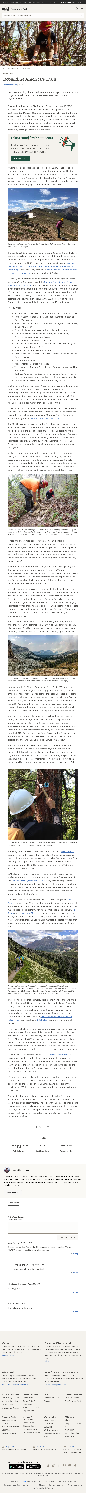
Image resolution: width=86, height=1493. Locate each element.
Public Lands (19, 1151)
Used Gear (6, 1430)
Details (48, 1385)
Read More (11, 1193)
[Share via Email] (48, 1127)
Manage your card (59, 1385)
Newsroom (69, 1430)
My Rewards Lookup (10, 1401)
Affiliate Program (51, 1430)
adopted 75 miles (30, 913)
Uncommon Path (19, 9)
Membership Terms (75, 1485)
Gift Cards (48, 1401)
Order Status (28, 1398)
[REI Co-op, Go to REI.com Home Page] (5, 8)
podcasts (75, 1465)
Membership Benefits (10, 1408)
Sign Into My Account (10, 1398)
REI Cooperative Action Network (15, 1384)
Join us (47, 1361)
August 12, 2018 (37, 1265)
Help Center (10, 1446)
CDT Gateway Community (55, 1054)
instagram (48, 1465)
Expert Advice (28, 1423)
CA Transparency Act (56, 1485)
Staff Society (42, 1151)
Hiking (42, 1145)
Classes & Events (30, 1426)
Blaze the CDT (67, 851)
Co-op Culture (50, 1423)
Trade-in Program (9, 1433)
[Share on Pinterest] (44, 1127)
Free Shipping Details (73, 1401)
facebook (59, 1465)
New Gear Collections (10, 1426)
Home (5, 73)
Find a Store (41, 1446)
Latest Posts (66, 1145)
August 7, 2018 (19, 1303)
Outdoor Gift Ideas (51, 1398)
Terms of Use (14, 1481)
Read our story (8, 1355)
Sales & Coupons (72, 1398)
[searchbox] (43, 15)
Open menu (82, 8)
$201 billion (42, 1020)
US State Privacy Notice (67, 1481)
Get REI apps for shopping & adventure (24, 1462)
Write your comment (17, 1217)
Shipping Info (28, 1411)
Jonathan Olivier (10, 85)
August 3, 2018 (34, 1284)
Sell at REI (48, 1427)
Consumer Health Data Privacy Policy (17, 1485)
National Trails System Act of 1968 (28, 880)
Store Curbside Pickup (32, 1407)
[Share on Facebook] (36, 1127)
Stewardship (66, 1151)
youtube (70, 1465)
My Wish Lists (7, 1404)
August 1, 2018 (26, 1242)
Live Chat (70, 1446)
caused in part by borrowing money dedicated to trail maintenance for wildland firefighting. (42, 266)
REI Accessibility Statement (43, 1488)
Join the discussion (15, 1220)
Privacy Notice (50, 1481)
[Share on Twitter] (40, 1127)
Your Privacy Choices (33, 1481)
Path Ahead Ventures (31, 1433)
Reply (75, 1254)
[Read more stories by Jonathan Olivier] (7, 1170)
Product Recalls (39, 1485)
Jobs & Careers (50, 1420)
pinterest (64, 1465)
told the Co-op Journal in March (45, 418)
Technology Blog (72, 1433)
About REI (69, 1420)
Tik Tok (53, 1465)
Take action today (20, 158)
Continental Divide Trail (19, 1146)
